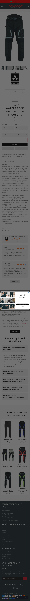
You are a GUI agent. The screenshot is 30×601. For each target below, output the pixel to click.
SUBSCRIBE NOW (22, 304)
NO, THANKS (22, 306)
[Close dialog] (29, 292)
